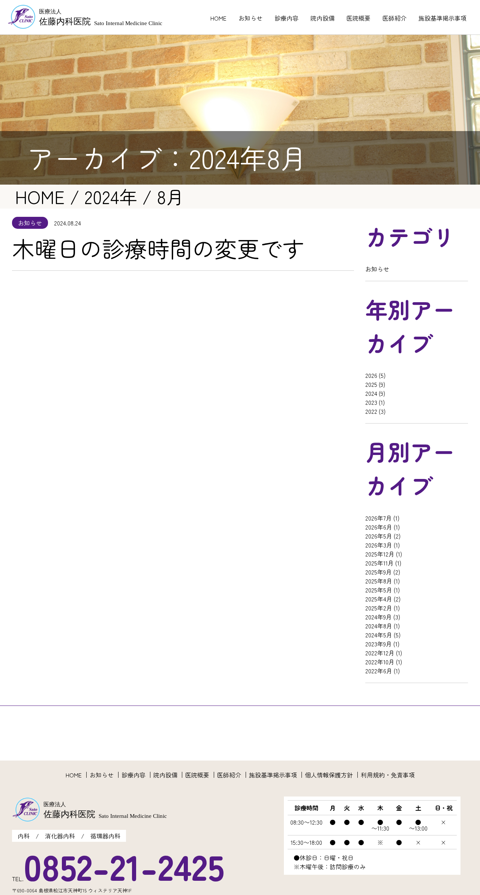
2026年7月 (378, 517)
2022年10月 (379, 661)
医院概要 (358, 17)
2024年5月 (378, 634)
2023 (371, 402)
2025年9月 (378, 571)
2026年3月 (378, 544)
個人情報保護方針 (329, 774)
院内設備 (322, 17)
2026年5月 (378, 535)
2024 (371, 393)
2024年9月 (378, 616)
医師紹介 (394, 17)
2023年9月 (378, 643)
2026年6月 (378, 526)
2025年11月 (379, 562)
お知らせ (250, 17)
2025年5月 (378, 589)
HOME (218, 17)
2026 (371, 375)
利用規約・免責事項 (388, 774)
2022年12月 (379, 652)
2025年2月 (378, 607)
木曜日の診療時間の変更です (158, 248)
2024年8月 (378, 625)
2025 (371, 384)
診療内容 (286, 17)
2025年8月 (378, 580)
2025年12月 (379, 553)
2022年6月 (378, 670)
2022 (371, 411)
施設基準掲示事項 (442, 17)
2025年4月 (378, 598)
